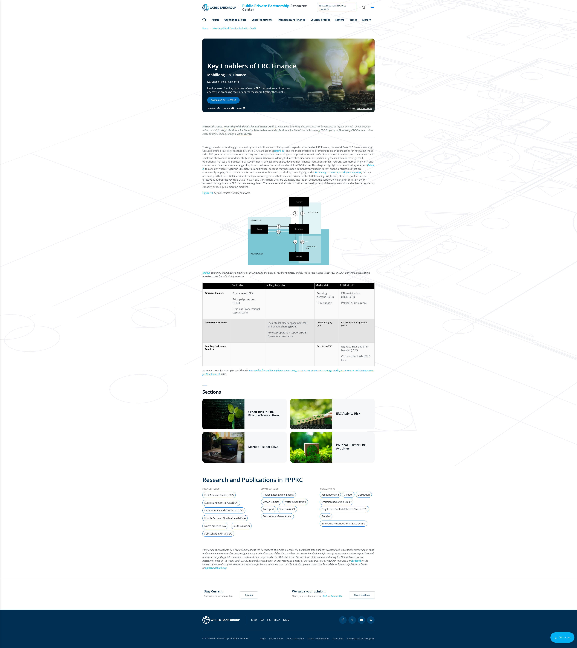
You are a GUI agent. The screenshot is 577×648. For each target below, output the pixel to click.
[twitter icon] (352, 620)
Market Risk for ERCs (263, 446)
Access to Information (318, 638)
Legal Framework (262, 19)
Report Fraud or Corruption (361, 638)
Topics (353, 19)
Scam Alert (338, 638)
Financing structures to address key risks (338, 172)
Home (204, 19)
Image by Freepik (364, 108)
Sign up (249, 595)
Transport (268, 509)
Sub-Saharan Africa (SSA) (218, 533)
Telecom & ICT (287, 509)
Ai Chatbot (564, 637)
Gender (326, 516)
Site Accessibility (295, 638)
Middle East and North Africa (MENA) (225, 518)
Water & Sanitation (295, 502)
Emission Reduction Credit (336, 502)
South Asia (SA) (241, 526)
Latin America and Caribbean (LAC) (223, 510)
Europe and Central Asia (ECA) (221, 502)
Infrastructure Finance (291, 19)
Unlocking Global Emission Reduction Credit (234, 28)
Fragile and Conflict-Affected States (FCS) (344, 509)
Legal (263, 638)
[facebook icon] (343, 620)
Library (366, 19)
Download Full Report (223, 100)
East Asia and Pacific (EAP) (219, 495)
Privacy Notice (276, 638)
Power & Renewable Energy (278, 494)
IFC (269, 620)
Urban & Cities (271, 502)
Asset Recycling (330, 494)
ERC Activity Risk (348, 413)
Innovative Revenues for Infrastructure (343, 523)
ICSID (286, 620)
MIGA (277, 620)
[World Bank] (221, 620)
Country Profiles (320, 19)
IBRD (254, 620)
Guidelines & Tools (235, 19)
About (215, 19)
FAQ (325, 596)
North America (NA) (215, 526)
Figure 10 (279, 150)
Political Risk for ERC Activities (351, 446)
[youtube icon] (361, 620)
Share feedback (362, 595)
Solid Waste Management (277, 516)
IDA (262, 620)
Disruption (364, 494)
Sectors (339, 19)
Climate (348, 494)
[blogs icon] (371, 620)
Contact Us (336, 596)
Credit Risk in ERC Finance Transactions (263, 413)
